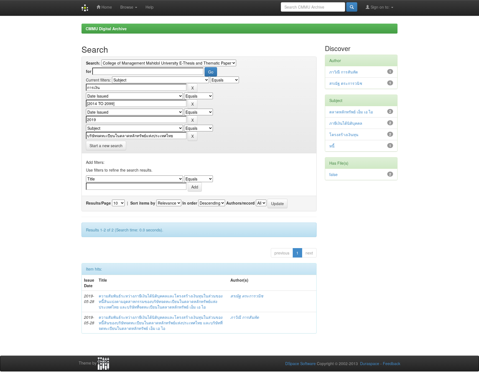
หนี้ (332, 146)
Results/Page (98, 203)
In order (189, 203)
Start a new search (106, 145)
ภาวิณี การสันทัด (244, 317)
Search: (93, 63)
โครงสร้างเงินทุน (343, 134)
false (333, 174)
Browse (127, 7)
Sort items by (142, 203)
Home (106, 7)
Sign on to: (380, 7)
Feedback (391, 363)
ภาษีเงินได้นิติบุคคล (345, 123)
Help (150, 7)
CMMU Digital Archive (106, 28)
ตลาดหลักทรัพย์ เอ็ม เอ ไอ (351, 111)
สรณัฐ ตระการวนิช (246, 296)
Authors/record (240, 203)
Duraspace (369, 363)
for (88, 71)
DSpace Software (300, 363)
